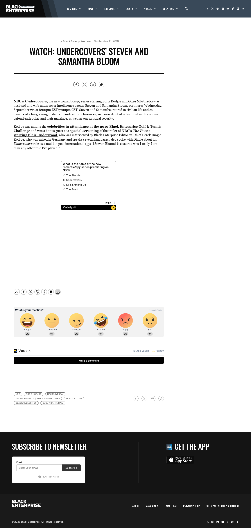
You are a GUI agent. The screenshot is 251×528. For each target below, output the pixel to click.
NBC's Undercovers (48, 398)
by (75, 41)
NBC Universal (55, 394)
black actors (74, 398)
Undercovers (23, 398)
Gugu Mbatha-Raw (52, 403)
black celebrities (26, 403)
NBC (18, 394)
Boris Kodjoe (33, 394)
